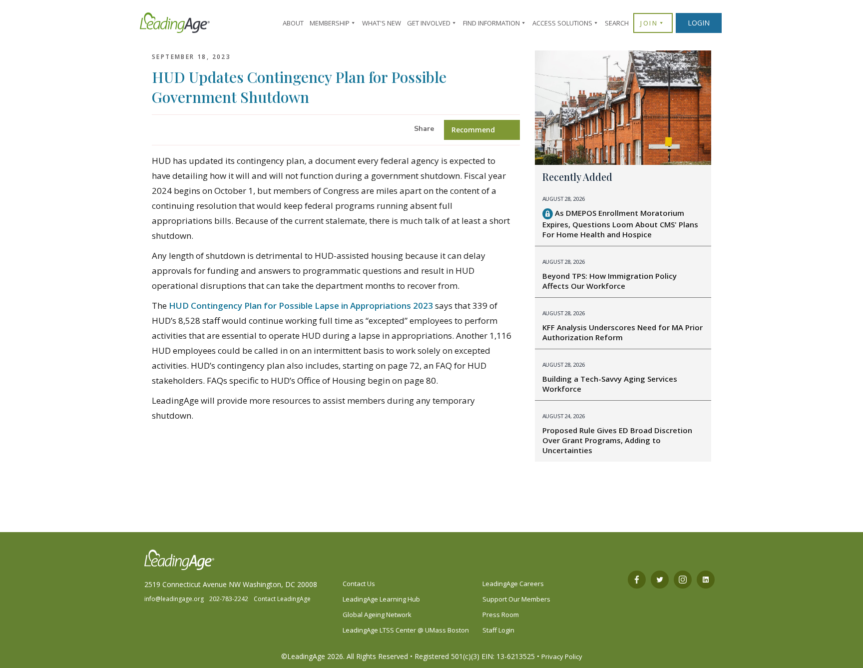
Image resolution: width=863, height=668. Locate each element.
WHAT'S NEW (381, 22)
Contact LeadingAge (282, 599)
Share (424, 128)
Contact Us (359, 583)
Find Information (491, 22)
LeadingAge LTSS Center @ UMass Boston (406, 630)
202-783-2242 (228, 599)
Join (649, 22)
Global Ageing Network (377, 614)
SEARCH (617, 22)
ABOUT (293, 22)
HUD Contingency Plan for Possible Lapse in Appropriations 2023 (301, 305)
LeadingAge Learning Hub (381, 599)
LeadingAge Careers (513, 583)
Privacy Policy (561, 656)
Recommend (473, 129)
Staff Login (498, 630)
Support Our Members (516, 599)
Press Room (500, 614)
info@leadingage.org (174, 599)
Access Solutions (562, 22)
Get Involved (428, 22)
